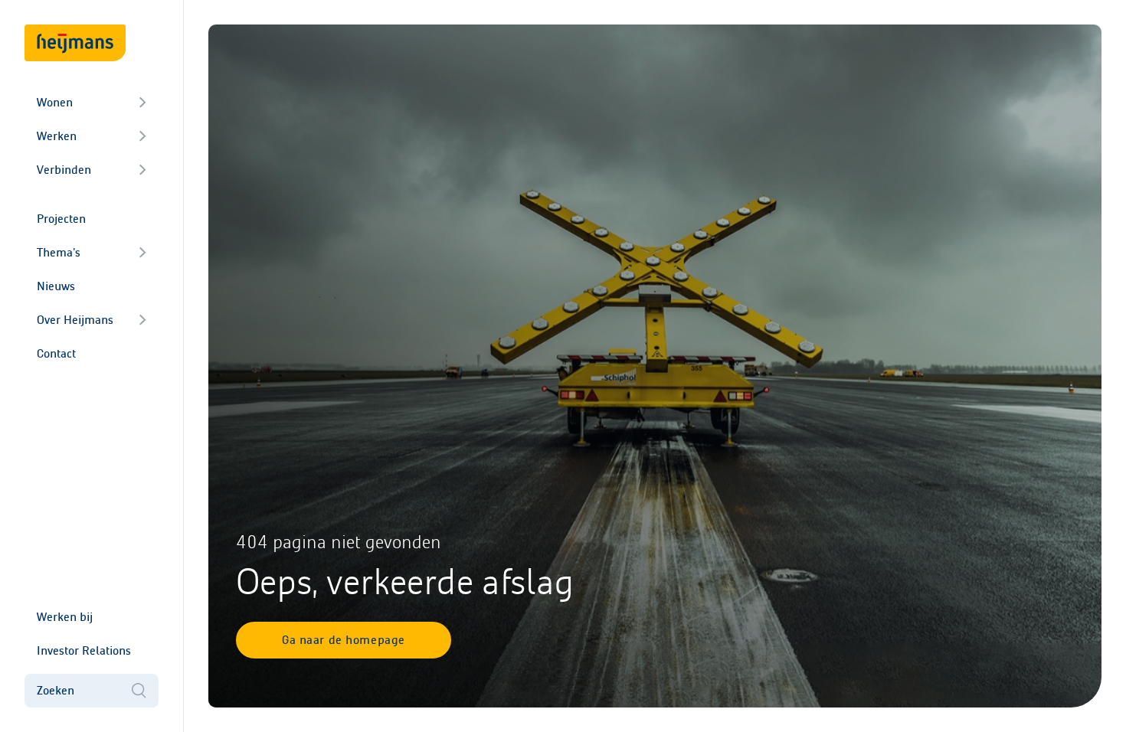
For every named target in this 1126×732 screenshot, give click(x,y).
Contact (56, 353)
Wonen (55, 102)
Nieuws (56, 286)
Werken (57, 136)
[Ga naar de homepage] (75, 43)
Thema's (58, 252)
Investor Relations (84, 650)
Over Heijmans (75, 319)
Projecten (61, 218)
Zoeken (55, 690)
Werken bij (65, 616)
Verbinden (64, 169)
